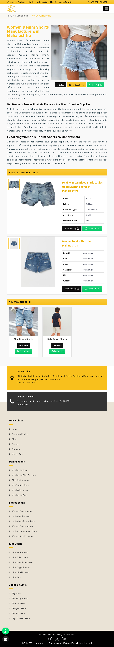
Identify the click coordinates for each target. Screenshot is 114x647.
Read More (23, 345)
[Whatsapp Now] (5, 631)
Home (9, 16)
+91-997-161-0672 (99, 2)
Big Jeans (16, 593)
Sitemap (16, 449)
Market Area (17, 454)
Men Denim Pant (19, 495)
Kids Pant (16, 577)
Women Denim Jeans (22, 511)
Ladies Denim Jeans (21, 516)
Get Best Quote (77, 85)
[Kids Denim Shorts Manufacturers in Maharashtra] (57, 321)
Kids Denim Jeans (20, 552)
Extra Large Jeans (20, 598)
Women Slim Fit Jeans (22, 536)
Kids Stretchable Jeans (22, 562)
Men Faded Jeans (20, 490)
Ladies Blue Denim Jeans (23, 521)
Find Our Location (26, 382)
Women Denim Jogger (22, 526)
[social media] (50, 639)
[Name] (106, 8)
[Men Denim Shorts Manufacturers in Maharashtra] (23, 321)
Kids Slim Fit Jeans (20, 572)
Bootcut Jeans (18, 603)
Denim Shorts (21, 16)
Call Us (61, 85)
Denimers (51, 634)
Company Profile (20, 434)
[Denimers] (12, 8)
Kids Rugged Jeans (21, 567)
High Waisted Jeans (21, 618)
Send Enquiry (70, 228)
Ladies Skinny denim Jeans (24, 531)
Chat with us (96, 85)
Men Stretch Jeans (20, 485)
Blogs (14, 439)
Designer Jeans (19, 608)
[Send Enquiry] (79, 52)
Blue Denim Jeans (20, 480)
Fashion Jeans (18, 613)
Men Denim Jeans (20, 470)
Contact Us (22, 404)
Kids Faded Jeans (20, 557)
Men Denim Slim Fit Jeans (24, 475)
